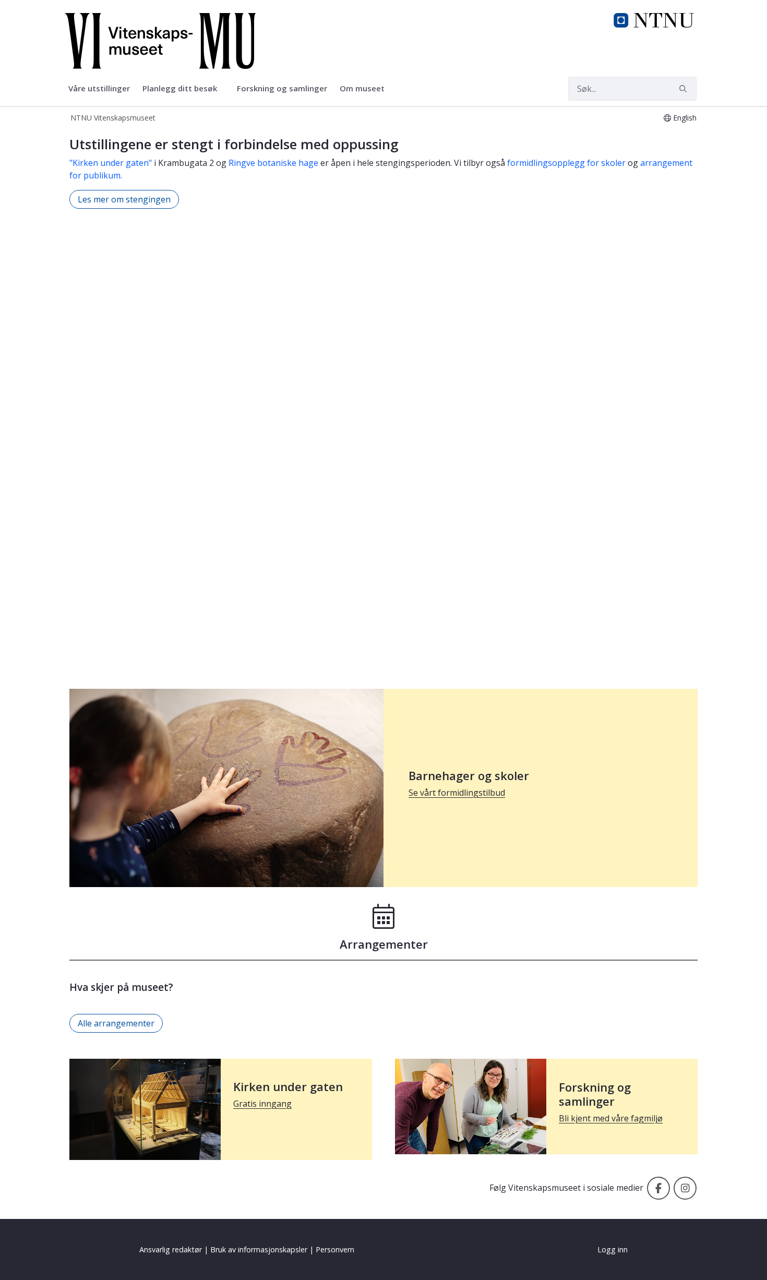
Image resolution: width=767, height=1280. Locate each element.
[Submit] (684, 88)
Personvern (335, 1249)
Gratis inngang (262, 1103)
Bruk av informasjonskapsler (258, 1249)
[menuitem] (99, 88)
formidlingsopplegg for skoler (566, 163)
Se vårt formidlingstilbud (457, 792)
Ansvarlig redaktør (170, 1249)
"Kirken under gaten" (110, 163)
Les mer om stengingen (124, 199)
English (685, 118)
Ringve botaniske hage (273, 163)
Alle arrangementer (116, 1023)
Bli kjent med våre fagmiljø (611, 1118)
